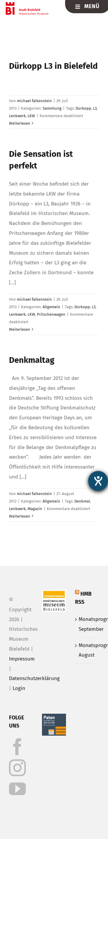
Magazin (35, 508)
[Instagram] (17, 767)
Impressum (22, 659)
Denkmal (82, 501)
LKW (31, 116)
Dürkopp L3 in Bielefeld (53, 66)
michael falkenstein (34, 101)
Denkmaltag (31, 360)
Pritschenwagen (51, 314)
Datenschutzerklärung (34, 678)
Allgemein (51, 307)
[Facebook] (17, 746)
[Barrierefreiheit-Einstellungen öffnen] (98, 481)
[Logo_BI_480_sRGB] (27, 5)
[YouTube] (17, 788)
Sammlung (52, 108)
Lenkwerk (17, 116)
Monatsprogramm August (87, 650)
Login (19, 688)
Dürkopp (83, 108)
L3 (95, 108)
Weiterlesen (19, 123)
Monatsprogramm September (87, 624)
